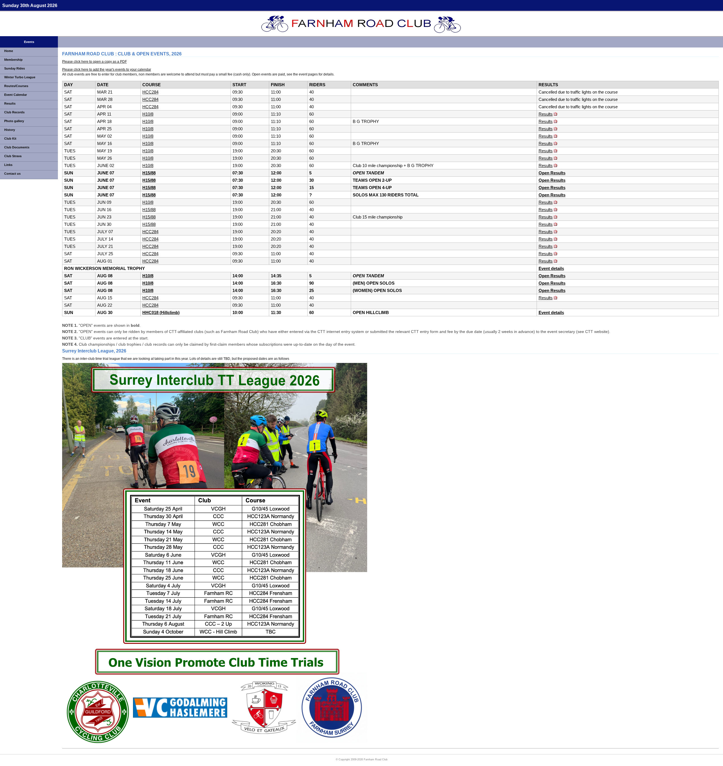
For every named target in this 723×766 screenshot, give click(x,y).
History (9, 129)
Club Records (14, 112)
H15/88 (149, 172)
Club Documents (16, 147)
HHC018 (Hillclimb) (161, 312)
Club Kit (10, 138)
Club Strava (12, 156)
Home (8, 51)
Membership (13, 59)
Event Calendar (15, 94)
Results (10, 103)
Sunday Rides (14, 68)
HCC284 (150, 92)
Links (8, 164)
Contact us (12, 173)
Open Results (552, 172)
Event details (551, 268)
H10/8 (147, 114)
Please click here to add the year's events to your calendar (106, 70)
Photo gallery (14, 121)
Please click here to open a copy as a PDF (94, 62)
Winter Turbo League (19, 77)
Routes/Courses (16, 86)
